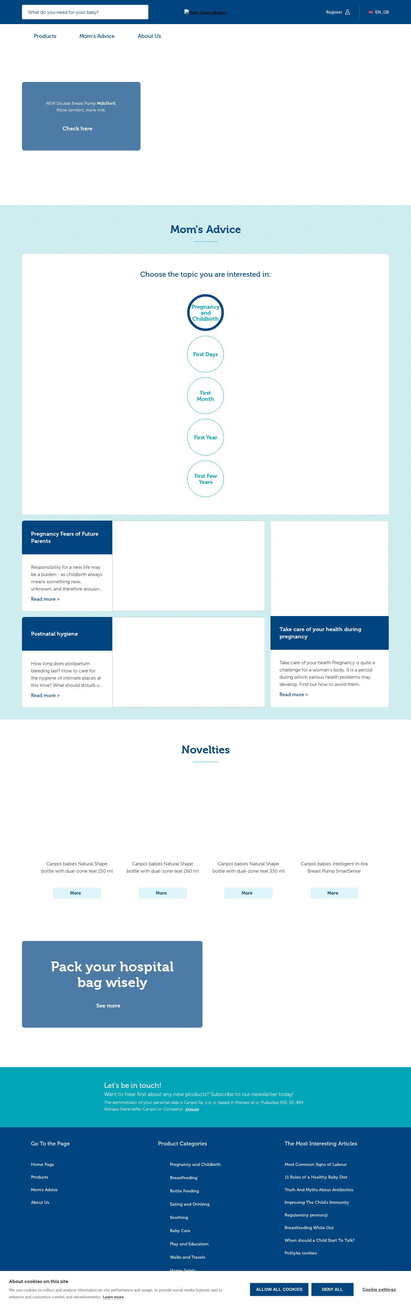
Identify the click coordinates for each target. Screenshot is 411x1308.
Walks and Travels (187, 1257)
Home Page (42, 1164)
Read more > (45, 599)
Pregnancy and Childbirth (195, 1164)
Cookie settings (379, 1289)
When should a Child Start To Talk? (319, 1240)
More (75, 893)
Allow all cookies (279, 1289)
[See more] (112, 999)
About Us (149, 36)
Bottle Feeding (184, 1191)
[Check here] (81, 122)
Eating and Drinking (189, 1204)
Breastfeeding (183, 1177)
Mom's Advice (97, 36)
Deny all (332, 1289)
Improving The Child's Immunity (317, 1202)
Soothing (179, 1217)
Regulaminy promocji (306, 1215)
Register (334, 12)
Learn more (113, 1296)
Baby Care (180, 1230)
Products (45, 36)
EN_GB (382, 12)
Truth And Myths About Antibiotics (319, 1189)
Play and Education (189, 1244)
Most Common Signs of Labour (316, 1164)
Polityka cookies (301, 1253)
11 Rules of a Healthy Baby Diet (316, 1177)
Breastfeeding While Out (309, 1227)
